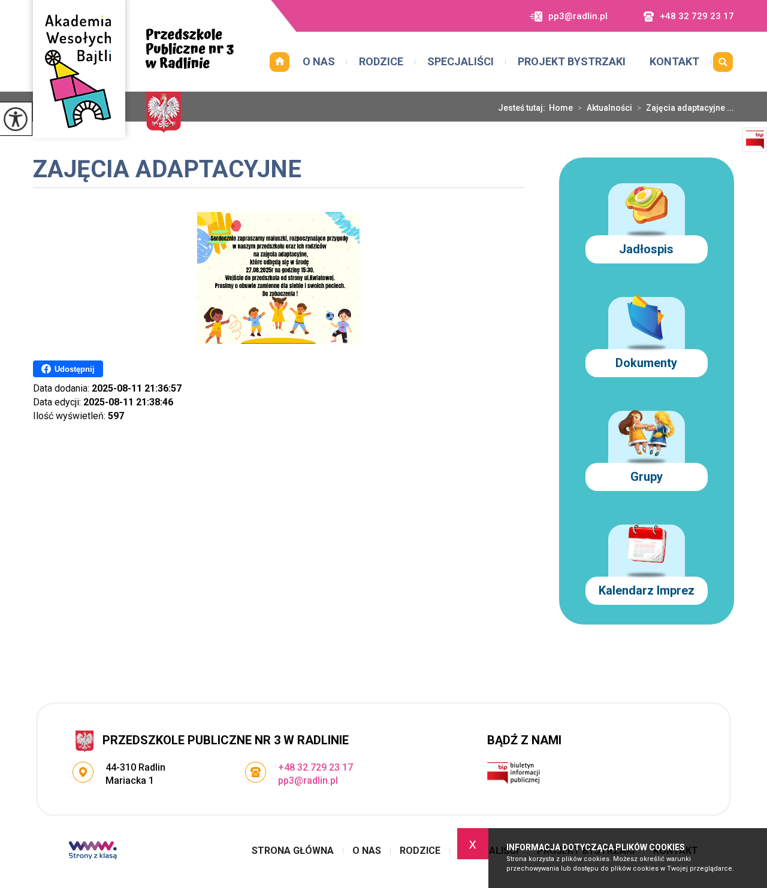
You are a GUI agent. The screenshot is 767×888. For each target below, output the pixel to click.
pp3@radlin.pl (578, 16)
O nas (319, 61)
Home (561, 108)
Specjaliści (460, 61)
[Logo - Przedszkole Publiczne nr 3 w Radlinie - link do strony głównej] (130, 71)
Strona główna (279, 62)
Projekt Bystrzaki (572, 61)
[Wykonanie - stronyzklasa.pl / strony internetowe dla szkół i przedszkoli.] (93, 851)
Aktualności (605, 108)
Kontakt (674, 61)
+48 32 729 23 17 (697, 16)
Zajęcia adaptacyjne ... (685, 108)
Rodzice (381, 61)
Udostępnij (75, 369)
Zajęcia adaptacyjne (167, 170)
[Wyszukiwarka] (722, 62)
